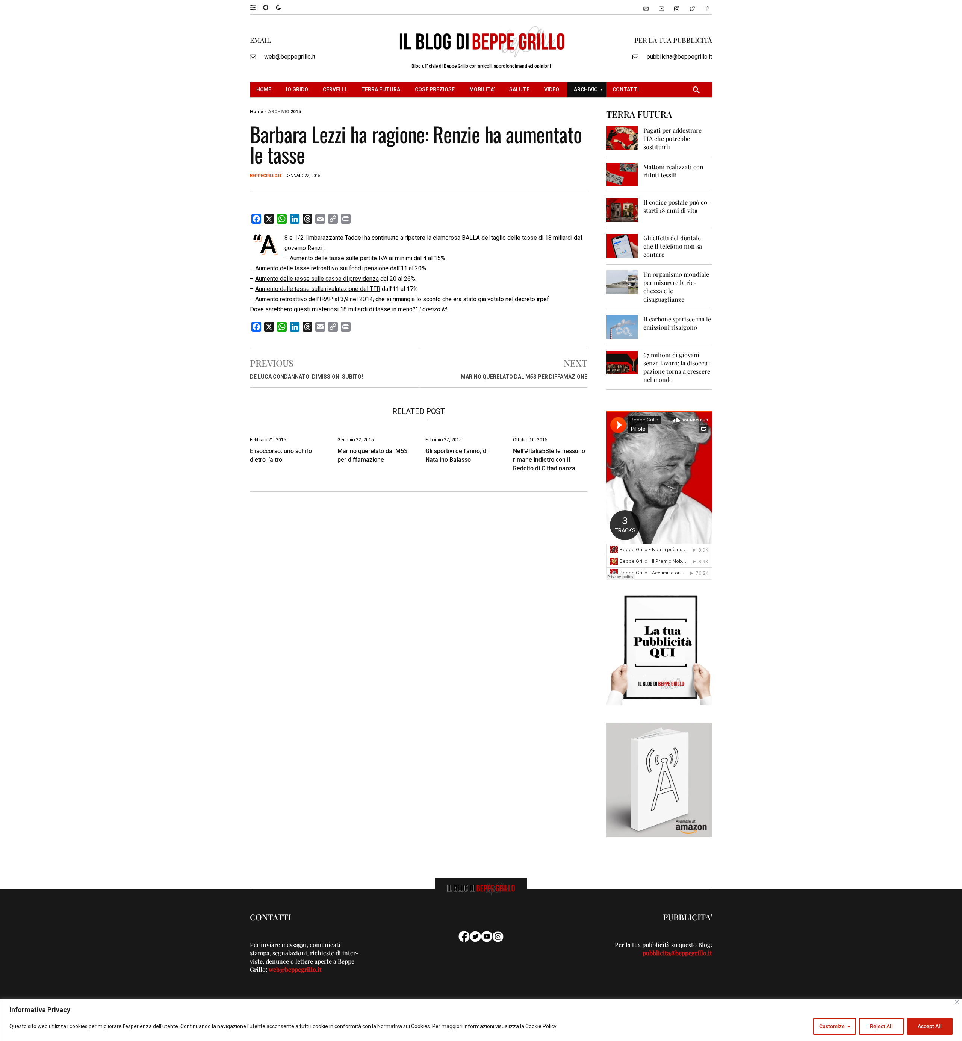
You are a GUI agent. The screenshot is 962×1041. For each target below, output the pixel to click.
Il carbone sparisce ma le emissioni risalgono (677, 323)
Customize (832, 1026)
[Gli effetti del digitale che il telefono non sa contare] (622, 245)
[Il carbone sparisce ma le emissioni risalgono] (622, 326)
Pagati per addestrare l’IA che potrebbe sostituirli (672, 138)
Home (256, 111)
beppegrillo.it (266, 175)
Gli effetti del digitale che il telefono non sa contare (672, 246)
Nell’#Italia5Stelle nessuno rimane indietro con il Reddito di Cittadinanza (549, 459)
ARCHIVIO (278, 111)
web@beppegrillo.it (289, 56)
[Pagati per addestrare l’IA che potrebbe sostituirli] (622, 137)
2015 (295, 111)
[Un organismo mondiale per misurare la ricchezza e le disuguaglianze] (622, 281)
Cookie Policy (541, 1026)
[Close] (957, 1002)
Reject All (881, 1026)
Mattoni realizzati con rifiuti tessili (673, 171)
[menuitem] (265, 89)
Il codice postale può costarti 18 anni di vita (676, 206)
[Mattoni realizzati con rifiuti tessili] (622, 174)
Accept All (930, 1026)
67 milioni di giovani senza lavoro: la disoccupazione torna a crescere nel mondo (677, 367)
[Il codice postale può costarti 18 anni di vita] (622, 209)
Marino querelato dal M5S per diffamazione (524, 377)
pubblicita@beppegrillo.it (679, 56)
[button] (256, 7)
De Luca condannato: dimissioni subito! (306, 377)
